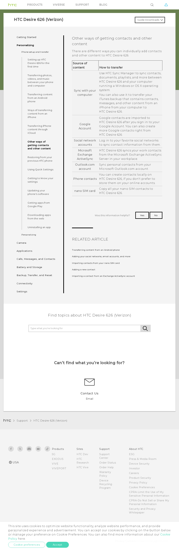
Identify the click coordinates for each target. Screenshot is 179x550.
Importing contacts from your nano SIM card (96, 263)
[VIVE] (166, 5)
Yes (142, 215)
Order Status (107, 462)
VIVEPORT (59, 468)
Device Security (139, 463)
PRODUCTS (34, 4)
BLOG (103, 4)
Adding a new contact (83, 269)
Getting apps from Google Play (39, 204)
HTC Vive (82, 467)
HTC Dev (82, 454)
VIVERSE (59, 4)
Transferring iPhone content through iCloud (39, 129)
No (156, 215)
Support (22, 420)
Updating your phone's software (38, 192)
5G (53, 454)
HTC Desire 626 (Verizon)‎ (50, 420)
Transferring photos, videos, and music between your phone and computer (40, 80)
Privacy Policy (138, 482)
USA (16, 462)
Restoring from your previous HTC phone (40, 159)
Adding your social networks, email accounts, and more (101, 256)
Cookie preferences (27, 544)
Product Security (140, 477)
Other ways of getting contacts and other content (39, 145)
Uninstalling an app (39, 227)
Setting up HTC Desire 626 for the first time (38, 63)
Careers (134, 473)
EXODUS (57, 459)
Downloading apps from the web (39, 217)
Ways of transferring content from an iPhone (40, 114)
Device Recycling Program (105, 484)
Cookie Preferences (142, 487)
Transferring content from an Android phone (40, 98)
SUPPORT (82, 4)
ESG (132, 454)
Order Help (106, 467)
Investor (134, 468)
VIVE (55, 463)
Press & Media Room (142, 459)
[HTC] (12, 5)
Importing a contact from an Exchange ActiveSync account (103, 276)
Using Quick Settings (40, 169)
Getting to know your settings (40, 180)
